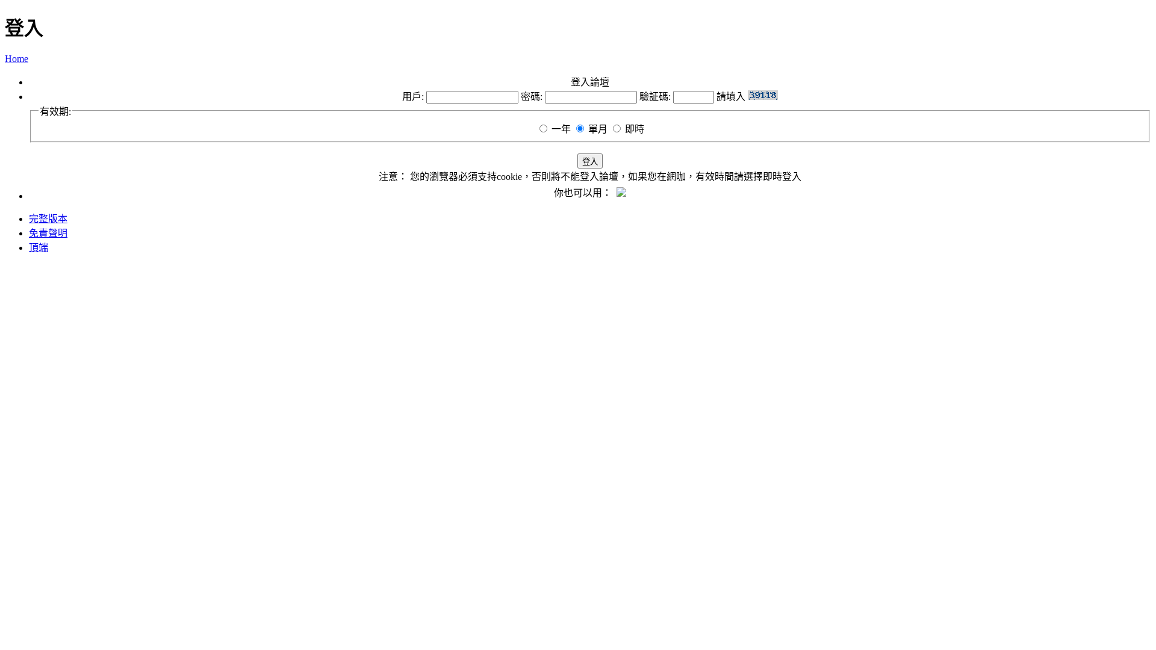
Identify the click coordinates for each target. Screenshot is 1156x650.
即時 (634, 129)
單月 (598, 129)
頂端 (38, 248)
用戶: (413, 96)
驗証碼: (655, 96)
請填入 (732, 96)
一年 (561, 129)
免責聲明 (48, 233)
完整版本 (48, 219)
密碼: (531, 96)
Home (16, 59)
